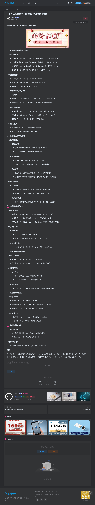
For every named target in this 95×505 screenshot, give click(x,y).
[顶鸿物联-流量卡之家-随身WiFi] (10, 493)
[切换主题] (91, 493)
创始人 (13, 18)
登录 (43, 451)
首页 (6, 9)
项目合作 (51, 492)
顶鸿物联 (47, 494)
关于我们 (44, 492)
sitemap (57, 492)
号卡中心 (12, 9)
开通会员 (87, 3)
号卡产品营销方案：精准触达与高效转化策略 (27, 13)
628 (21, 397)
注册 (54, 451)
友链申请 (37, 492)
